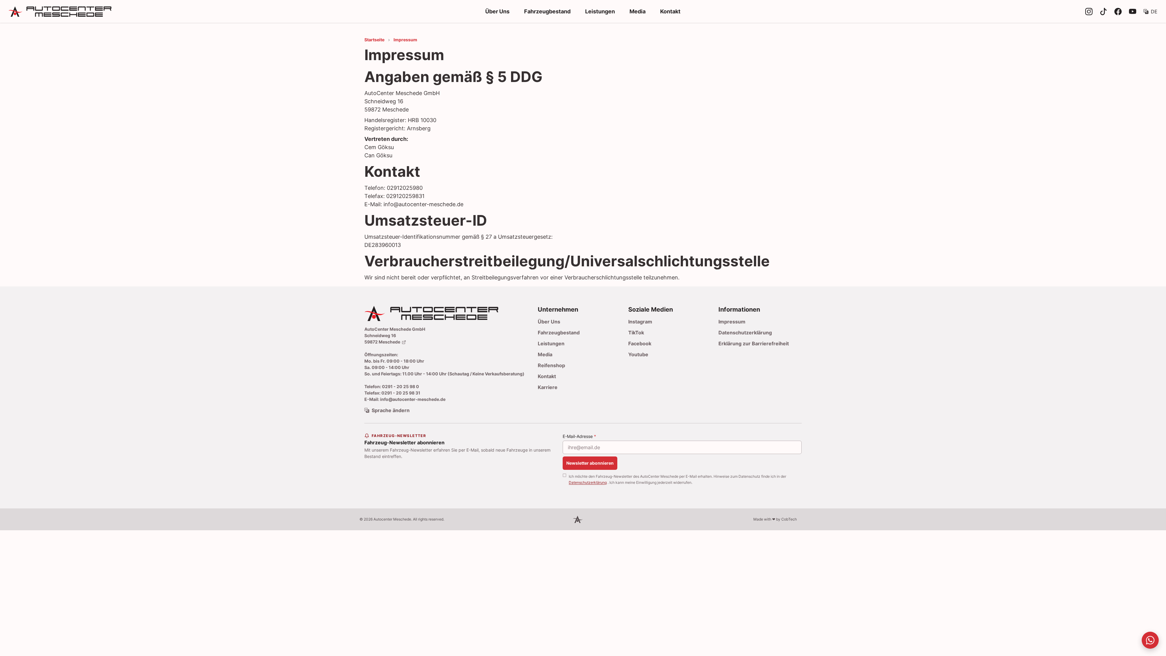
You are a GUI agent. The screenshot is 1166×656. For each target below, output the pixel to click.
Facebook (639, 343)
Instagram (640, 322)
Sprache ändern (391, 410)
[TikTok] (1103, 11)
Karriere (547, 387)
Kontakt (670, 11)
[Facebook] (1118, 11)
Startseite (374, 39)
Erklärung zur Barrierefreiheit (753, 343)
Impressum (731, 322)
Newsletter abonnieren (590, 463)
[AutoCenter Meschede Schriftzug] (104, 11)
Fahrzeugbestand (547, 11)
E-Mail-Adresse (579, 436)
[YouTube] (1133, 11)
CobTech (789, 519)
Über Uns (497, 11)
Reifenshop (551, 365)
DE (1154, 12)
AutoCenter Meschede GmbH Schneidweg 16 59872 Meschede (394, 335)
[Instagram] (1089, 11)
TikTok (636, 333)
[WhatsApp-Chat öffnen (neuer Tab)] (1150, 640)
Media (637, 11)
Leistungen (600, 11)
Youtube (638, 354)
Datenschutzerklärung (745, 333)
